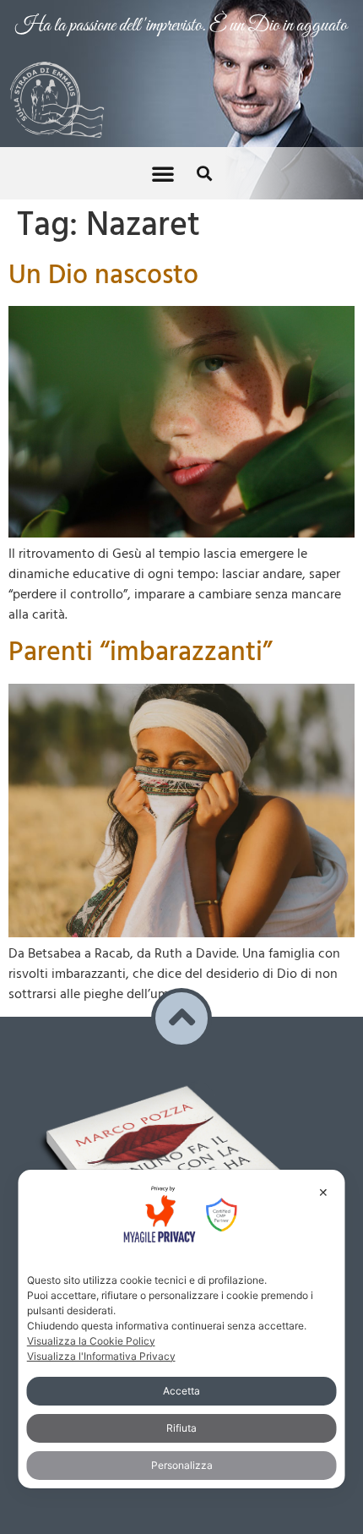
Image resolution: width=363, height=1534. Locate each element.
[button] (163, 153)
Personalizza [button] (182, 1465)
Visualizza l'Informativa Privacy (101, 1356)
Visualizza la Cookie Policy (91, 1341)
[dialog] (182, 1329)
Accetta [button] (181, 1390)
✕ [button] (323, 1192)
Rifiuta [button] (181, 1428)
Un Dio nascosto (103, 255)
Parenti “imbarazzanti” (140, 632)
